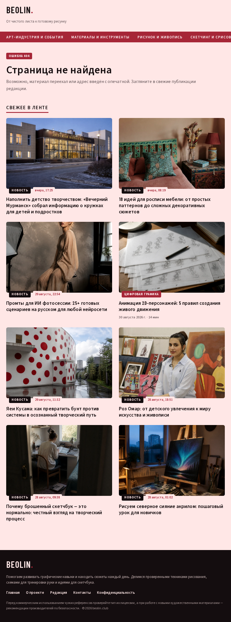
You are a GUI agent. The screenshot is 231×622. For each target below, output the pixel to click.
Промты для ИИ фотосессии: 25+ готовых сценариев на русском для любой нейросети (56, 306)
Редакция (58, 593)
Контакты (82, 593)
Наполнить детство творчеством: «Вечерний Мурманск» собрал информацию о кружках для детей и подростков (57, 205)
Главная (13, 593)
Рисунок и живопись (160, 37)
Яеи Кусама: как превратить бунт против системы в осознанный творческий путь (52, 411)
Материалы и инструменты (100, 37)
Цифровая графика (141, 294)
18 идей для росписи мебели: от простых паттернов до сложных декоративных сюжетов (164, 205)
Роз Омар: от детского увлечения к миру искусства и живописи (165, 411)
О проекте (35, 593)
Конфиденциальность (116, 593)
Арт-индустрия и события (34, 37)
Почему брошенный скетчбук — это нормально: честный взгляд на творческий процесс (54, 512)
